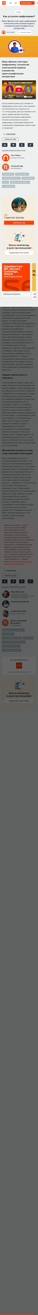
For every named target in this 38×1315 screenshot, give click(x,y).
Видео (19, 12)
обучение (28, 638)
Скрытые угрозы (14, 217)
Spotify (21, 564)
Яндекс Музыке (25, 561)
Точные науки (9, 186)
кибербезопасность (11, 178)
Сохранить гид (19, 222)
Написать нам (10, 139)
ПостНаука (10, 32)
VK (17, 564)
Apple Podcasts (9, 564)
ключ (5, 182)
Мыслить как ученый (11, 646)
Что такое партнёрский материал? (19, 671)
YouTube (16, 561)
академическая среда (12, 638)
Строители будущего (11, 650)
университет (8, 634)
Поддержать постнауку (19, 252)
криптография (22, 174)
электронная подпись (20, 182)
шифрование (28, 178)
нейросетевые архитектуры (14, 642)
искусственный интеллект (13, 630)
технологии (17, 166)
